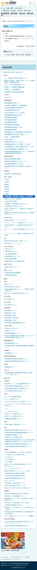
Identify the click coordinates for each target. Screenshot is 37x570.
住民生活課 (18, 8)
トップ (3, 8)
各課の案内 (10, 8)
